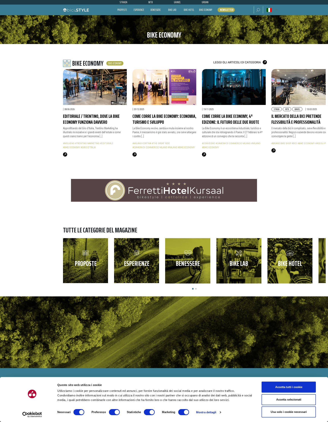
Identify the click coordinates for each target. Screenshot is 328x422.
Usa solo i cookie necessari (289, 411)
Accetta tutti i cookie (288, 387)
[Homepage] (76, 10)
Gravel (297, 109)
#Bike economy (71, 147)
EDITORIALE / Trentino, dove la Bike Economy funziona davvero (91, 119)
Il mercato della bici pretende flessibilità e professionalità (296, 119)
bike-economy (114, 63)
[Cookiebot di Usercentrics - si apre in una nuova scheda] (32, 414)
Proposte (122, 9)
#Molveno (68, 143)
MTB (287, 109)
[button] (258, 9)
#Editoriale (106, 143)
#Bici (294, 143)
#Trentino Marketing (87, 143)
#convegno (208, 143)
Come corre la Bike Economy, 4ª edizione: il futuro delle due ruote (230, 119)
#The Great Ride (161, 143)
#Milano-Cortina (141, 143)
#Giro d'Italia (88, 147)
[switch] (114, 412)
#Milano (172, 147)
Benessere (156, 9)
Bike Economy (205, 9)
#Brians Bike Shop (281, 143)
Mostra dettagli (206, 412)
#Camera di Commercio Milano (149, 147)
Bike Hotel (189, 9)
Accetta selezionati (288, 399)
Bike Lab (172, 9)
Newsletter (226, 10)
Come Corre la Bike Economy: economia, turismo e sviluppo (164, 119)
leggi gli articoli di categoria (237, 62)
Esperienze (139, 9)
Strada (276, 109)
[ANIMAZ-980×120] (164, 190)
